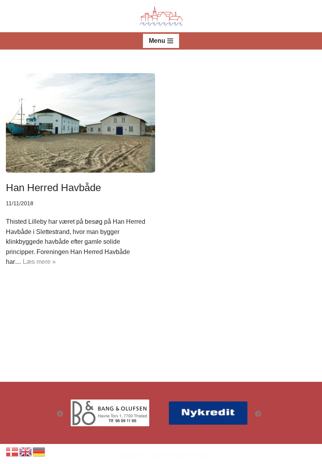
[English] (26, 451)
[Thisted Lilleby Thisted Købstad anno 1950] (161, 16)
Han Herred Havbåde (53, 187)
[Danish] (12, 451)
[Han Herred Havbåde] (80, 123)
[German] (39, 451)
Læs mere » (39, 261)
